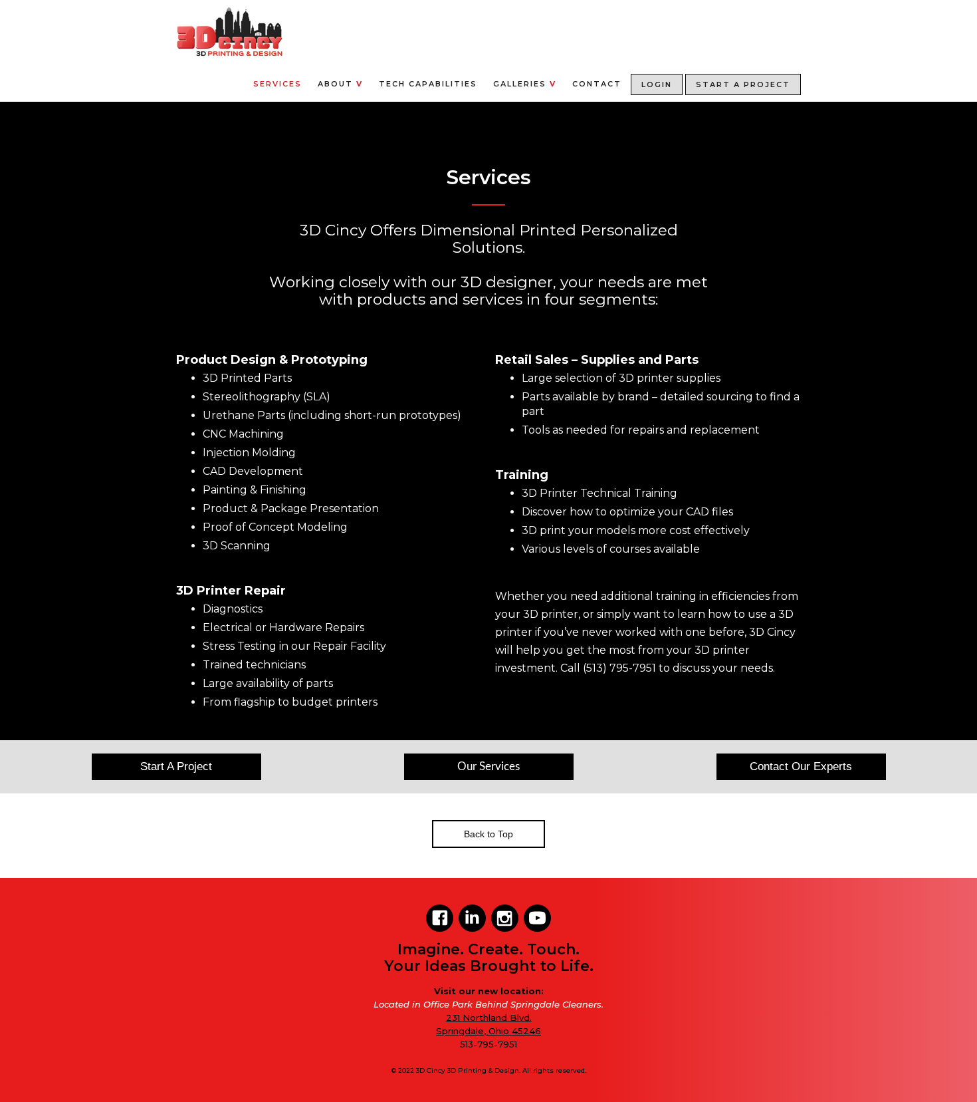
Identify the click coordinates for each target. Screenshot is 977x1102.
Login (656, 84)
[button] (340, 79)
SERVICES (277, 83)
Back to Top (488, 834)
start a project (743, 84)
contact (596, 83)
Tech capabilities (428, 83)
